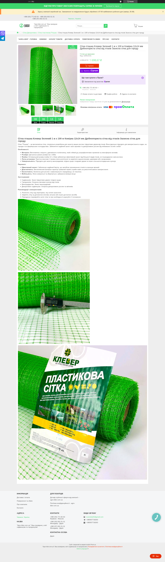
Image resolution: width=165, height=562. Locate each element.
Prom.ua (93, 544)
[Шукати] (106, 26)
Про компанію (22, 504)
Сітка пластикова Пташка (47, 33)
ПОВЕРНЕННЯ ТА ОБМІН (91, 39)
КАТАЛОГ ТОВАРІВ (55, 39)
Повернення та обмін (25, 501)
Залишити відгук (112, 6)
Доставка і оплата (23, 497)
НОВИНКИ (42, 39)
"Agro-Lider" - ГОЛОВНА (27, 39)
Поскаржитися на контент (96, 546)
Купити (91, 66)
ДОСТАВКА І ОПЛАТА (72, 39)
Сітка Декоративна (30, 33)
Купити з (87, 71)
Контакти (20, 508)
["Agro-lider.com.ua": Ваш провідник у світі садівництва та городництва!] (25, 26)
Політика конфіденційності (114, 546)
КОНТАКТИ (115, 39)
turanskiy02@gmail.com (94, 517)
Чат (157, 556)
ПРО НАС (105, 39)
